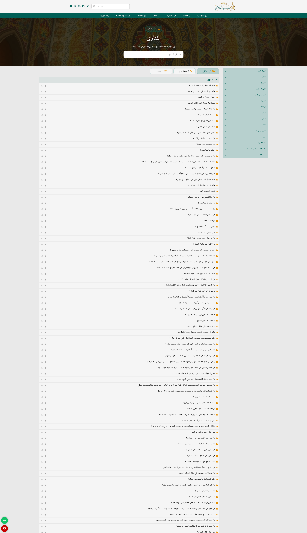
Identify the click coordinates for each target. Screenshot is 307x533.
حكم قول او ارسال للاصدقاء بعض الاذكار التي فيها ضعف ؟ (193, 502)
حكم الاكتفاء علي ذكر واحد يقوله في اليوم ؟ (198, 403)
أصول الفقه (262, 71)
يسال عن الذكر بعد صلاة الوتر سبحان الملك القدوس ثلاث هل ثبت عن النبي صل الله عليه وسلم (180, 361)
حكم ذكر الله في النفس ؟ (205, 126)
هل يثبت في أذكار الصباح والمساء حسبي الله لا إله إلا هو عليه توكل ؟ (189, 356)
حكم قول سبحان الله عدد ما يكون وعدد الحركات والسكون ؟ (192, 250)
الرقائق (263, 107)
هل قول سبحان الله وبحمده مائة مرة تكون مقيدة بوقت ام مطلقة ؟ (190, 156)
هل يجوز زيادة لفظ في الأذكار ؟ (203, 138)
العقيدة (263, 113)
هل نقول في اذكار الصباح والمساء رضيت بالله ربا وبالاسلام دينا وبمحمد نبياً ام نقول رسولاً (181, 508)
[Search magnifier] (94, 6)
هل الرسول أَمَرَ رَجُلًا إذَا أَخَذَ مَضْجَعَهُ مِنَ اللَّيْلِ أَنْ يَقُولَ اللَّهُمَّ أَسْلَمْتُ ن (189, 285)
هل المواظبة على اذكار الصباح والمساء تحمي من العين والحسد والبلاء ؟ (188, 485)
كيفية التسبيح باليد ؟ (207, 191)
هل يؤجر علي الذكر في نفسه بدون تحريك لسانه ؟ (196, 444)
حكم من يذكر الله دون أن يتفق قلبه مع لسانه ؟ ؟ (197, 303)
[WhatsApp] (42, 86)
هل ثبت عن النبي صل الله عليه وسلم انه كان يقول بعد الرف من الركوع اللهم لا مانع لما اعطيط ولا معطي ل (175, 385)
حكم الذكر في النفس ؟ (206, 115)
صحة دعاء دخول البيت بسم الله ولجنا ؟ (200, 314)
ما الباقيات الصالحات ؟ (206, 203)
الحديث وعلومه (260, 95)
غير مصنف (262, 137)
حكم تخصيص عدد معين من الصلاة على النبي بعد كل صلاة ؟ (192, 338)
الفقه (264, 125)
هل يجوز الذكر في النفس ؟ (205, 491)
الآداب (264, 77)
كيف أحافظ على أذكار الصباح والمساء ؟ (200, 326)
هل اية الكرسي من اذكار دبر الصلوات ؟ (200, 197)
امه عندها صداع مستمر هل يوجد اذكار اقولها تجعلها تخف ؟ (192, 514)
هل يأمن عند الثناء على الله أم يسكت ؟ (200, 438)
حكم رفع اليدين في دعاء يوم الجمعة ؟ (200, 91)
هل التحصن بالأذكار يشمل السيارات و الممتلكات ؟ (196, 279)
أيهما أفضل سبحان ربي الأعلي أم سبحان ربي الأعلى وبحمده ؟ (192, 209)
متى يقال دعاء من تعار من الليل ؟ (202, 432)
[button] (245, 71)
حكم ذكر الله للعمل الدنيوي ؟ (204, 397)
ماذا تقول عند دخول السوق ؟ (204, 244)
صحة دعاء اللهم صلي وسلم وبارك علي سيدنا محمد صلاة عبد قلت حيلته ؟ (187, 414)
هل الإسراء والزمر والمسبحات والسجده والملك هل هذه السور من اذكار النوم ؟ (186, 391)
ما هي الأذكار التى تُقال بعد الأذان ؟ (202, 291)
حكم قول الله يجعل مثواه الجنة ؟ (202, 121)
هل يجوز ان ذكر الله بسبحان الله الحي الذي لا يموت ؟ (195, 379)
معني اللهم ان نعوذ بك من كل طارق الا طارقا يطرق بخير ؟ (193, 373)
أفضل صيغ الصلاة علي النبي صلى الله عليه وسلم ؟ (196, 132)
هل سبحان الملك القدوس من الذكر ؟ (201, 215)
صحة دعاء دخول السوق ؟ (205, 320)
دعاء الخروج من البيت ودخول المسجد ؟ (200, 461)
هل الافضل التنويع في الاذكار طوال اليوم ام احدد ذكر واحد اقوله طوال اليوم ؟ (186, 367)
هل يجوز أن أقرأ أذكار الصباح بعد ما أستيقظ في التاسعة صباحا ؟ (190, 297)
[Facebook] (46, 86)
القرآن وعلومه (261, 131)
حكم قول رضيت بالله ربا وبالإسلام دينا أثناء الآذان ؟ (195, 332)
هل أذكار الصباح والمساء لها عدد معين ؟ (200, 109)
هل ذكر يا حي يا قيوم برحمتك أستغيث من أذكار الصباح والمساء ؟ (190, 350)
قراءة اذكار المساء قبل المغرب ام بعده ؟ (200, 408)
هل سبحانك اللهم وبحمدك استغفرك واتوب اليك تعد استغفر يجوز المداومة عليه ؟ (185, 520)
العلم (264, 119)
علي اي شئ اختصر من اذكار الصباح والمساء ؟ (198, 420)
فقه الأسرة (262, 143)
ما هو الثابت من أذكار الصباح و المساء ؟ (200, 168)
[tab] (208, 71)
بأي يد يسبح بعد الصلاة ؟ (205, 144)
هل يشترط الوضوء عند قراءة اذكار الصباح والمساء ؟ (195, 526)
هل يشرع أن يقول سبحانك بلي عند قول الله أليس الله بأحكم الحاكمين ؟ (188, 467)
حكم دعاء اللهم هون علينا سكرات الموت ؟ (199, 273)
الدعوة (263, 101)
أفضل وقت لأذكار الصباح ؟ (205, 97)
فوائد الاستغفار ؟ (209, 220)
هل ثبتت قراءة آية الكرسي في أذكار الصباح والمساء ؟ (195, 309)
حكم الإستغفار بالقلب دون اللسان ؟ (202, 85)
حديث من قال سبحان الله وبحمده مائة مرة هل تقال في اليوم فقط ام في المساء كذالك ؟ (182, 262)
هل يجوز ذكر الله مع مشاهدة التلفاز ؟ (201, 455)
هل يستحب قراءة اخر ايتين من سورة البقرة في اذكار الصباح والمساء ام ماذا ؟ (186, 267)
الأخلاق (263, 83)
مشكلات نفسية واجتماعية (256, 149)
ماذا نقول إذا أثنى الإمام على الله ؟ (202, 497)
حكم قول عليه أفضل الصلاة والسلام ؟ (201, 185)
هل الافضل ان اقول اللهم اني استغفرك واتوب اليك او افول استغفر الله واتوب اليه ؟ (184, 256)
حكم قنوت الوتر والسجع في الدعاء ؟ (201, 479)
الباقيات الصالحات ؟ (207, 150)
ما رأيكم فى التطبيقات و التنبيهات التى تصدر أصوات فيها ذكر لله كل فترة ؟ (186, 173)
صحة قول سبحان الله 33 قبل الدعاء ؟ (201, 103)
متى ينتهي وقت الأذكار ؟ (205, 232)
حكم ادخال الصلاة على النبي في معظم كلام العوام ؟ (195, 179)
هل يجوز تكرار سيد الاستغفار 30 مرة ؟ (200, 450)
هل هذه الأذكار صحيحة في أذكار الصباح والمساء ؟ (196, 473)
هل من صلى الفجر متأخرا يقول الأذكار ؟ (200, 238)
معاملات (263, 155)
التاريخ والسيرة (260, 89)
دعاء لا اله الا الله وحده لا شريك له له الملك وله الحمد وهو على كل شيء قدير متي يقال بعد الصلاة (178, 162)
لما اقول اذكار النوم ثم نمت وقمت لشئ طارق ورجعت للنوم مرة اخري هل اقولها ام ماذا (183, 426)
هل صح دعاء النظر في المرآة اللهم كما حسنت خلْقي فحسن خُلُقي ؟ (190, 344)
